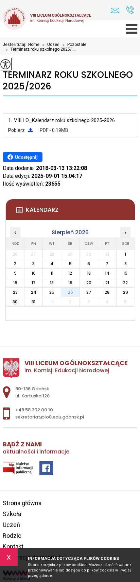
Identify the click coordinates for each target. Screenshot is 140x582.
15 (125, 273)
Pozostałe (74, 44)
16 (15, 283)
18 (52, 283)
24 (33, 292)
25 (51, 292)
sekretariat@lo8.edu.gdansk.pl (117, 10)
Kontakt (13, 546)
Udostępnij (26, 157)
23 (15, 292)
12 (70, 273)
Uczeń (50, 44)
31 (33, 302)
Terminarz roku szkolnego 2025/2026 (68, 80)
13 (89, 273)
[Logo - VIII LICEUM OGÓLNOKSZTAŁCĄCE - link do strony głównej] (47, 19)
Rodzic (12, 535)
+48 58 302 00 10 (130, 10)
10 (34, 273)
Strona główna (22, 503)
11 (52, 273)
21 (107, 283)
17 (34, 283)
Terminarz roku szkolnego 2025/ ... (40, 49)
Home (33, 44)
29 (125, 292)
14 (107, 273)
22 (125, 283)
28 (107, 292)
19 (70, 283)
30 (15, 302)
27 (88, 292)
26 (70, 292)
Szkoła (12, 513)
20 (88, 283)
